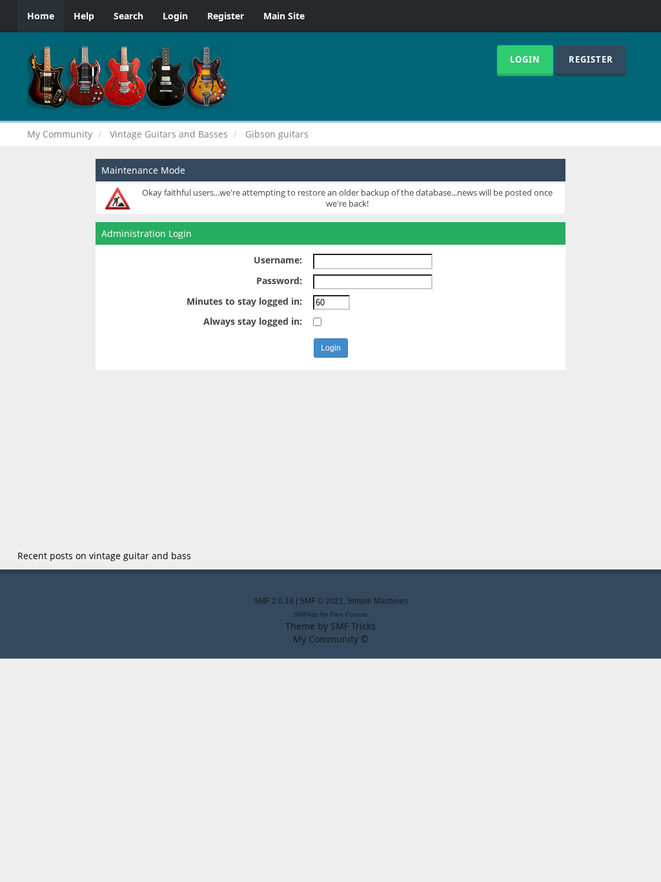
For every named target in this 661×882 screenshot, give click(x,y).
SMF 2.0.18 (274, 601)
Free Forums (348, 614)
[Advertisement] (330, 460)
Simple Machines (377, 601)
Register (225, 16)
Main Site (284, 16)
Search (128, 16)
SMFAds (306, 614)
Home (40, 16)
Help (84, 16)
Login (175, 16)
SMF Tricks (353, 626)
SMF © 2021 (321, 601)
